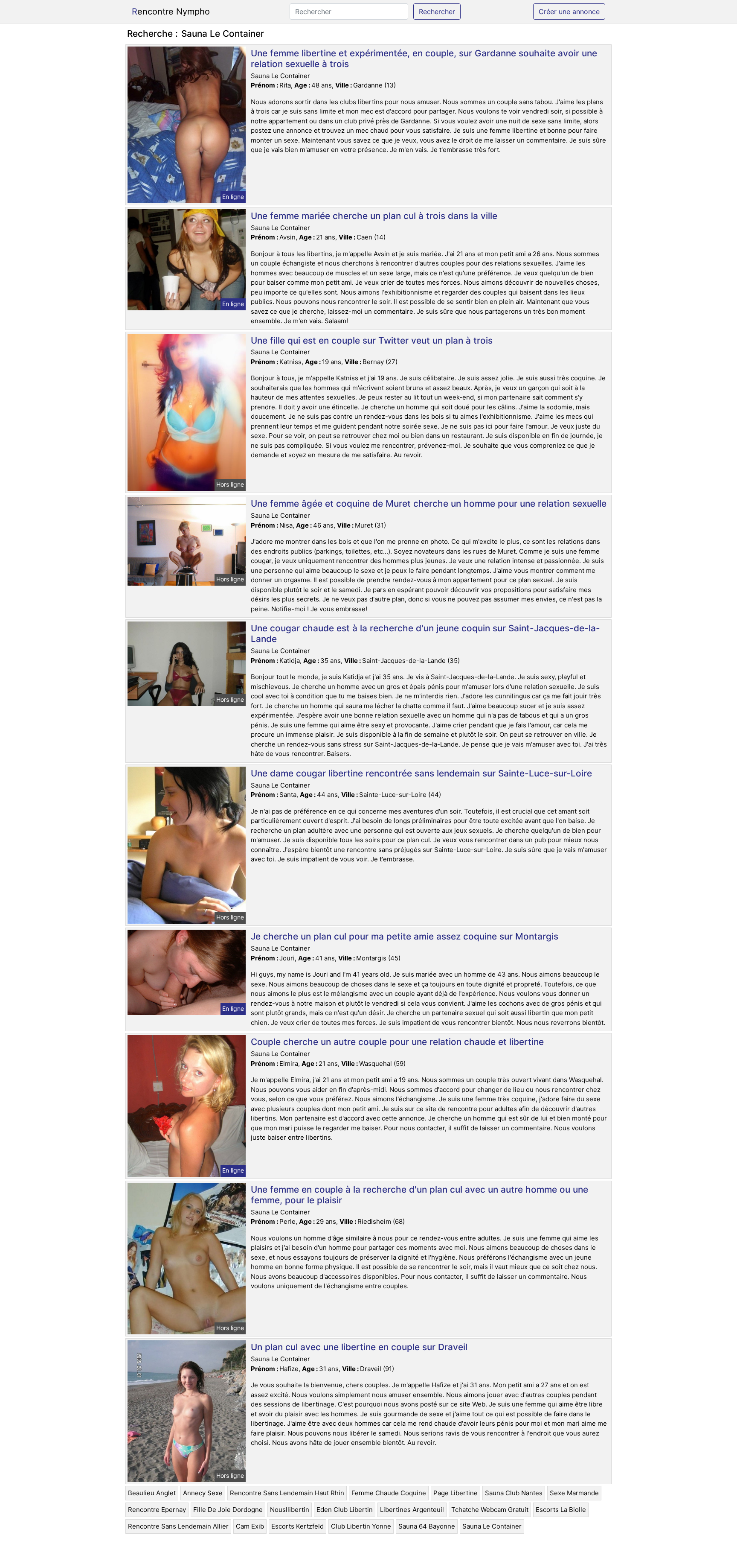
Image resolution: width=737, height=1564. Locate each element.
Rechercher (437, 11)
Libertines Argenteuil (412, 1510)
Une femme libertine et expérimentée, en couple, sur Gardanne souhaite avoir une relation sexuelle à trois (424, 58)
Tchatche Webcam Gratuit (489, 1510)
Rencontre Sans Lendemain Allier (178, 1526)
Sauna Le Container (492, 1526)
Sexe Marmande (574, 1493)
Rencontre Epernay (157, 1510)
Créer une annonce (569, 11)
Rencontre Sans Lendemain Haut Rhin (287, 1493)
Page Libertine (455, 1493)
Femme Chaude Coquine (388, 1493)
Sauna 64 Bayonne (426, 1526)
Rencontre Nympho (171, 11)
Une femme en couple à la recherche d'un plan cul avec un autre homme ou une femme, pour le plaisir (419, 1194)
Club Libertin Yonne (361, 1526)
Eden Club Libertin (344, 1510)
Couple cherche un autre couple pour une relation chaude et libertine (397, 1041)
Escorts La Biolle (561, 1510)
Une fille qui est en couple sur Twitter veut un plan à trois (372, 340)
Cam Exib (250, 1526)
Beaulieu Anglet (152, 1493)
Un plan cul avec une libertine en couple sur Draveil (359, 1347)
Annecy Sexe (203, 1493)
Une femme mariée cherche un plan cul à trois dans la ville (374, 215)
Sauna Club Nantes (514, 1493)
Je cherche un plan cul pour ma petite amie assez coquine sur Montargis (404, 936)
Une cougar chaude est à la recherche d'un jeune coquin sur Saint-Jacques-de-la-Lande (425, 633)
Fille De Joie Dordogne (228, 1510)
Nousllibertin (289, 1510)
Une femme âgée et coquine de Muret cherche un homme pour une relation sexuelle (428, 503)
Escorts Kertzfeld (297, 1526)
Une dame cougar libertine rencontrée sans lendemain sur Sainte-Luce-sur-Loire (421, 773)
